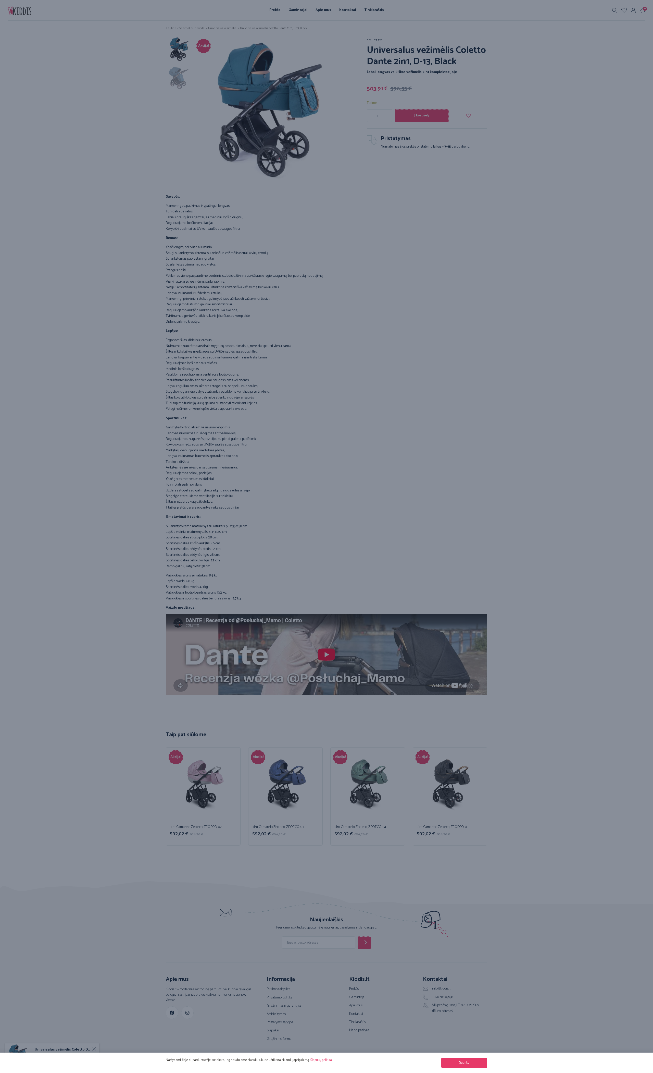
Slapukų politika (321, 1060)
